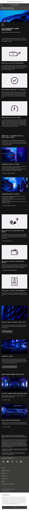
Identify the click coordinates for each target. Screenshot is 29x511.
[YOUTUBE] (7, 461)
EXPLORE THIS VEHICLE (10, 366)
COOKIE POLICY (5, 478)
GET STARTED (8, 331)
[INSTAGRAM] (3, 461)
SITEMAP (3, 481)
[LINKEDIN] (21, 461)
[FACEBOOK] (12, 461)
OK (14, 507)
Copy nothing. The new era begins (14, 1)
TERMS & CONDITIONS (6, 470)
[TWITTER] (16, 461)
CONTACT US (4, 473)
